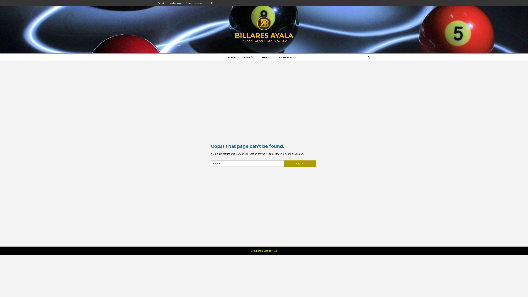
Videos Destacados (195, 3)
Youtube (162, 3)
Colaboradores (287, 57)
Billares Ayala (264, 35)
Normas (232, 57)
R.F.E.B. (210, 3)
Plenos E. (266, 57)
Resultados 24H (176, 3)
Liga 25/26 (249, 57)
